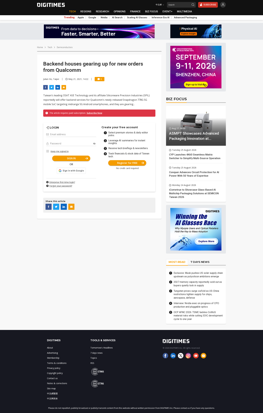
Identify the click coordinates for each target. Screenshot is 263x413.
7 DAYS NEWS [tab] (200, 261)
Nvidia (104, 17)
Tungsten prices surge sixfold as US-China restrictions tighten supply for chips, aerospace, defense (196, 294)
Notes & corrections (57, 383)
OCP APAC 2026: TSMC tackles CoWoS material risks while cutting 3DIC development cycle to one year (198, 316)
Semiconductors (65, 47)
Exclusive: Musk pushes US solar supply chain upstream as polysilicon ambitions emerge (198, 275)
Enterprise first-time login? (62, 182)
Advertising (52, 352)
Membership (53, 357)
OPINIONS (120, 11)
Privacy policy (53, 368)
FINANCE (135, 11)
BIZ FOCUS (151, 11)
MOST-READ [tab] (177, 261)
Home (40, 47)
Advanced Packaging (185, 17)
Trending (69, 17)
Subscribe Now (94, 113)
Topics (93, 357)
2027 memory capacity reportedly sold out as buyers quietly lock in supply (198, 284)
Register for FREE (127, 163)
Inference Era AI (160, 17)
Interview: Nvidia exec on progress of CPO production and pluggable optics (196, 305)
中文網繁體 (52, 393)
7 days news (96, 352)
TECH (72, 11)
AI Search (117, 17)
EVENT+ (167, 11)
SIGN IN (71, 158)
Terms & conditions (57, 363)
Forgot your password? (60, 185)
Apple (81, 17)
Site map (51, 388)
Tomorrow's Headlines (101, 347)
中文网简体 (52, 398)
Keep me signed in (60, 151)
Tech (49, 47)
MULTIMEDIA (184, 11)
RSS (92, 363)
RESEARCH (102, 11)
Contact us (52, 378)
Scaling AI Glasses (137, 17)
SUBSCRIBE (209, 4)
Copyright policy (55, 373)
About (50, 347)
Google (92, 17)
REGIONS (85, 11)
